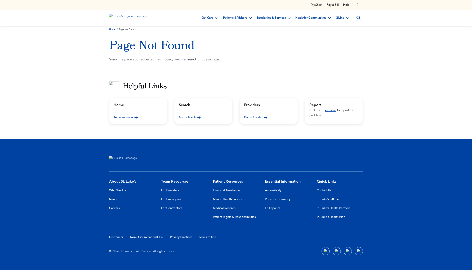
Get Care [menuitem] (208, 18)
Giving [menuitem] (340, 18)
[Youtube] (348, 251)
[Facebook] (326, 251)
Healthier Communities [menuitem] (310, 18)
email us (330, 110)
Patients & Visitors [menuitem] (235, 18)
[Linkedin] (337, 251)
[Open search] (358, 17)
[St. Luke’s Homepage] (124, 159)
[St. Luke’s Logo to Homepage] (128, 17)
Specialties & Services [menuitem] (271, 18)
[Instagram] (359, 251)
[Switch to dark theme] (358, 4)
